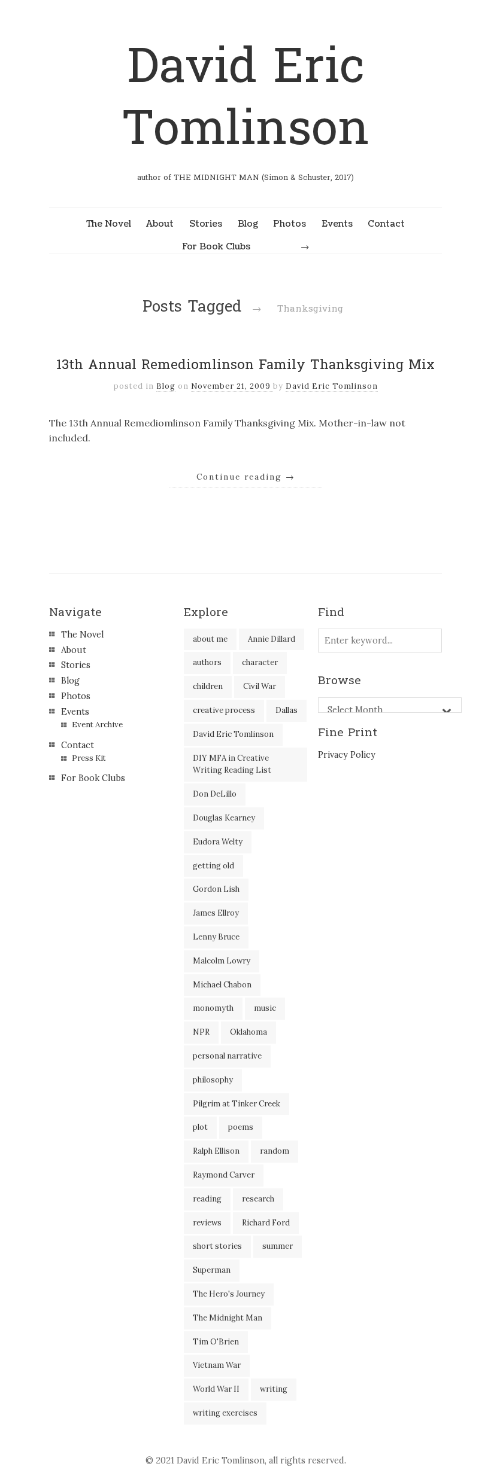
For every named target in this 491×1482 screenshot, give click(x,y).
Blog (248, 224)
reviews (207, 1223)
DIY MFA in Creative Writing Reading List (232, 764)
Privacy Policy (346, 754)
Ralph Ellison (216, 1151)
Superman (212, 1270)
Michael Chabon (222, 985)
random (274, 1151)
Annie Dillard (271, 639)
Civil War (259, 686)
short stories (217, 1246)
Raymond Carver (223, 1175)
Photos (289, 224)
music (265, 1008)
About (160, 224)
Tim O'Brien (216, 1342)
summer (277, 1246)
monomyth (213, 1008)
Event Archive (97, 724)
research (258, 1199)
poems (240, 1127)
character (260, 662)
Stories (205, 224)
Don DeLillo (215, 794)
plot (200, 1127)
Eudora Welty (218, 842)
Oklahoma (248, 1032)
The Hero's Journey (229, 1294)
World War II (216, 1389)
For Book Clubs (216, 246)
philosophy (213, 1080)
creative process (224, 710)
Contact (386, 224)
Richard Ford (266, 1223)
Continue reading (245, 476)
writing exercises (225, 1413)
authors (207, 662)
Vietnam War (217, 1365)
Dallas (286, 710)
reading (207, 1199)
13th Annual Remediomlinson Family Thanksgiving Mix (245, 365)
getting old (213, 866)
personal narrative (227, 1056)
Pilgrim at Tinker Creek (236, 1104)
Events (337, 224)
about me (210, 639)
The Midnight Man (227, 1318)
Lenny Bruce (216, 937)
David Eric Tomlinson (245, 97)
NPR (201, 1032)
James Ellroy (216, 913)
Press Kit (89, 758)
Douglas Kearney (224, 818)
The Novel (108, 224)
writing (273, 1389)
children (208, 686)
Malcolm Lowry (221, 961)
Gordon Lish (216, 889)
